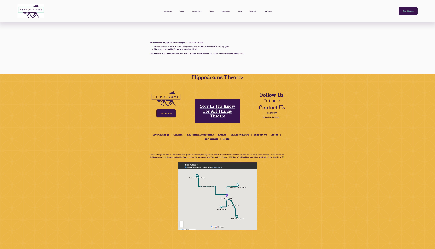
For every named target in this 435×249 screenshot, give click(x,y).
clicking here (182, 53)
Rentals (212, 11)
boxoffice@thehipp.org (272, 117)
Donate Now (166, 113)
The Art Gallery (226, 11)
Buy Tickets (268, 11)
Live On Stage (168, 11)
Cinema (182, 11)
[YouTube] (274, 100)
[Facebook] (269, 100)
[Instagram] (265, 100)
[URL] (278, 100)
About (240, 11)
